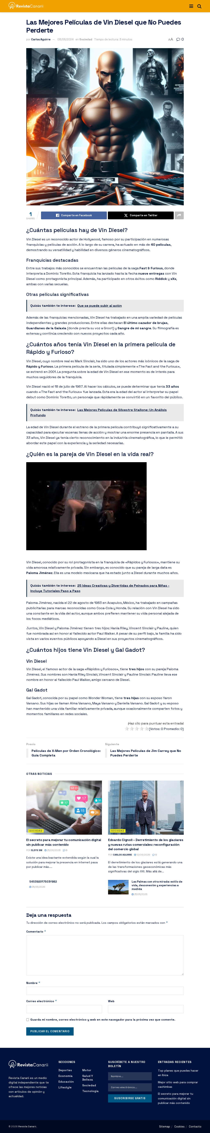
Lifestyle (65, 1087)
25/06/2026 (53, 850)
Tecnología (90, 1091)
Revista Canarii (27, 1126)
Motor (86, 1070)
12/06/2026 (143, 854)
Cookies (179, 1126)
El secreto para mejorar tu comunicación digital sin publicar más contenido (63, 842)
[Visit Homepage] (28, 6)
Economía (65, 1076)
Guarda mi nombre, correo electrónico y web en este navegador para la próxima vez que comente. (102, 1019)
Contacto (195, 1126)
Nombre (33, 983)
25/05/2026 (38, 886)
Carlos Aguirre (40, 39)
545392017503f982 (43, 881)
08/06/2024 (65, 39)
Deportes (65, 1070)
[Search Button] (199, 6)
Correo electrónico (41, 1001)
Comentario (36, 931)
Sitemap (164, 1126)
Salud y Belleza (87, 1077)
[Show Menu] (191, 6)
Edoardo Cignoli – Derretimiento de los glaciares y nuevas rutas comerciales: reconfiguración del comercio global (145, 844)
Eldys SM (36, 850)
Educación (66, 1081)
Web (111, 1001)
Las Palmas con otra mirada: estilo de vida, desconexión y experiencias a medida (157, 885)
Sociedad (85, 39)
